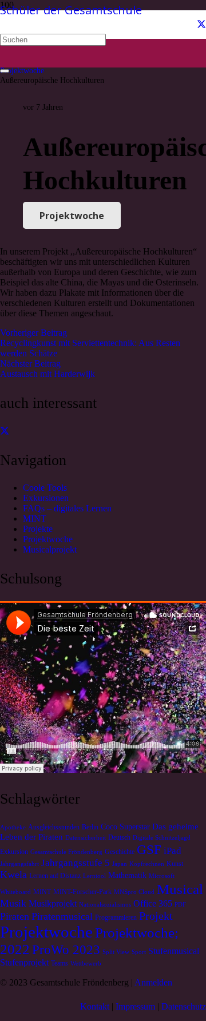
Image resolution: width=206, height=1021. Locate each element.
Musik (13, 903)
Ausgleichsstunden (54, 827)
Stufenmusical (173, 951)
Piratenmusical (62, 916)
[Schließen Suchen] (4, 71)
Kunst (175, 864)
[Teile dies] (4, 431)
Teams (59, 963)
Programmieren (116, 917)
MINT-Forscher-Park (82, 892)
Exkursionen (46, 498)
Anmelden (153, 982)
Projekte (38, 529)
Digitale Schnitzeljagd (162, 838)
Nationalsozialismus (105, 904)
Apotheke (13, 827)
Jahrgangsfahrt (19, 864)
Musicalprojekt (50, 549)
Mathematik (127, 875)
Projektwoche (48, 539)
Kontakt (94, 1006)
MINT (34, 518)
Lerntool (94, 876)
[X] (201, 24)
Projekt (156, 915)
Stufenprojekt (24, 963)
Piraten (14, 916)
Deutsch (119, 837)
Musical (180, 889)
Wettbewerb (85, 963)
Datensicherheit (85, 838)
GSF (149, 849)
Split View (115, 952)
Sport (139, 952)
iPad (172, 850)
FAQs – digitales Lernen (67, 508)
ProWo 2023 (66, 949)
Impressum (135, 1006)
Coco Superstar (125, 827)
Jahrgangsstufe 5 (75, 862)
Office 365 (152, 904)
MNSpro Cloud (134, 892)
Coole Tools (45, 487)
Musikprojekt (53, 904)
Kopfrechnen (146, 864)
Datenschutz (183, 1006)
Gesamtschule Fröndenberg (66, 852)
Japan (119, 864)
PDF (180, 904)
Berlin (90, 827)
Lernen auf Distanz (55, 876)
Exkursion (14, 852)
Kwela (13, 874)
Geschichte (119, 852)
